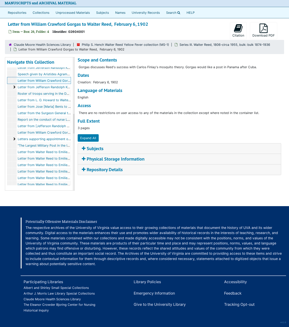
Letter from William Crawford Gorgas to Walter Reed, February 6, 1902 (71, 81)
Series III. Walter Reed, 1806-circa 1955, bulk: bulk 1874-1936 (224, 45)
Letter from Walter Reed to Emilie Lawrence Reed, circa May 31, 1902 (70, 152)
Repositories (17, 13)
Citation (238, 35)
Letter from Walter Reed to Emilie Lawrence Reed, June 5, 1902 (65, 165)
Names (120, 13)
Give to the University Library (160, 304)
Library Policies (147, 281)
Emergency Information (154, 293)
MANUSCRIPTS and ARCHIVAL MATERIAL (40, 3)
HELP (191, 13)
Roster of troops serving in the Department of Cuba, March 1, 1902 (67, 94)
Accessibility (235, 281)
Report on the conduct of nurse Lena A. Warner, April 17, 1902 (64, 119)
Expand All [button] (88, 138)
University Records (146, 13)
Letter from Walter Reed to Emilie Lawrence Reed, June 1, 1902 (65, 158)
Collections (41, 13)
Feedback (232, 293)
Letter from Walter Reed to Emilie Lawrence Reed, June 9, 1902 (65, 178)
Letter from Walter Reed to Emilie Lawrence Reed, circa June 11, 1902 (70, 184)
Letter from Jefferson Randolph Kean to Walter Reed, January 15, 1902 (71, 68)
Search (174, 12)
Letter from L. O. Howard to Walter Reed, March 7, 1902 (59, 100)
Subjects (102, 13)
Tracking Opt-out (239, 304)
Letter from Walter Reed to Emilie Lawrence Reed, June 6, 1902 (65, 171)
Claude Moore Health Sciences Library (42, 45)
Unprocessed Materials (73, 13)
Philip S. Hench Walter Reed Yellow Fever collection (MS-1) (125, 45)
